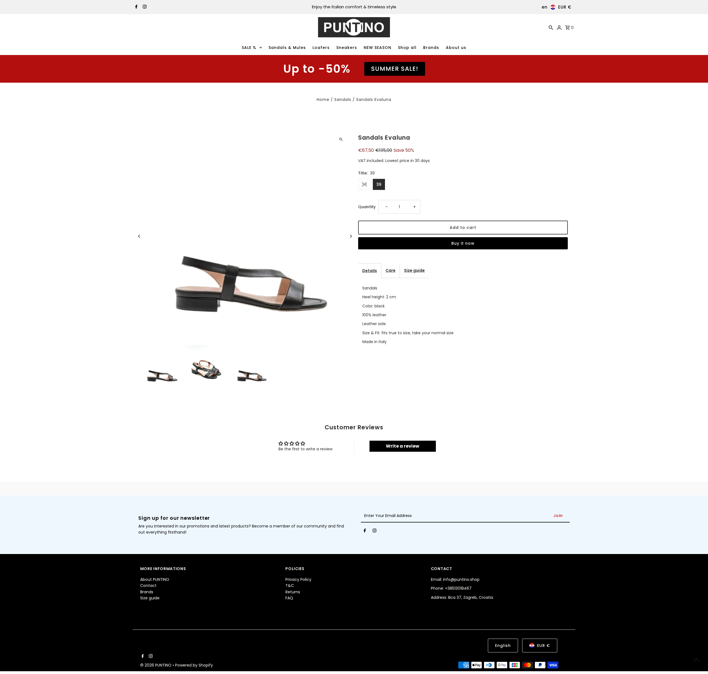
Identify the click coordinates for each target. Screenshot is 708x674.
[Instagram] (144, 7)
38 (364, 184)
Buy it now (463, 243)
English (503, 645)
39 (378, 184)
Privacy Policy (298, 579)
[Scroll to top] (696, 659)
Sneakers (346, 47)
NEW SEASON (377, 47)
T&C (289, 586)
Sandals (342, 99)
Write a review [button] (402, 446)
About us (456, 47)
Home (323, 99)
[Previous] (139, 236)
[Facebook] (135, 7)
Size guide (414, 270)
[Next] (350, 236)
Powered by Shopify (194, 665)
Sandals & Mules (287, 47)
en (545, 7)
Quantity (367, 207)
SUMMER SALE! (394, 68)
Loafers (321, 47)
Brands (431, 47)
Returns (292, 592)
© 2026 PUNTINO (156, 665)
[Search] (551, 27)
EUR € (564, 7)
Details (369, 270)
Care (390, 270)
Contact (148, 586)
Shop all (407, 47)
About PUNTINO (154, 579)
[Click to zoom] (341, 139)
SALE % (249, 47)
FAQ (289, 598)
